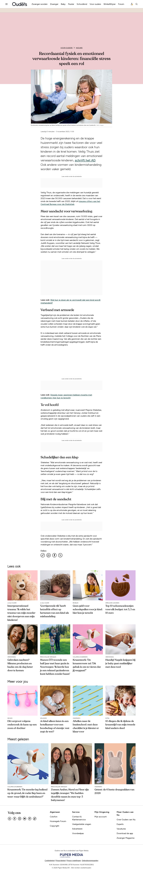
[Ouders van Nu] (19, 4)
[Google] (9, 818)
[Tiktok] (34, 818)
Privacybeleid (60, 860)
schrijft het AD (85, 160)
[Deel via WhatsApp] (48, 555)
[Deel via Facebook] (54, 555)
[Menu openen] (6, 4)
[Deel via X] (60, 555)
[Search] (136, 4)
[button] (73, 860)
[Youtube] (24, 818)
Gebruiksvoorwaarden (90, 860)
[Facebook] (14, 818)
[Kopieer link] (43, 555)
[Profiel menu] (131, 4)
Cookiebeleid (50, 860)
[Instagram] (19, 818)
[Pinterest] (29, 818)
